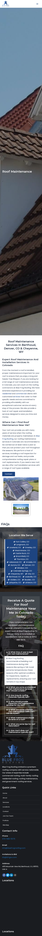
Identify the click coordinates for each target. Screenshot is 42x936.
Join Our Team (8, 816)
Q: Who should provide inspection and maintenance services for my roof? (20, 703)
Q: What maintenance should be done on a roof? (21, 718)
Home (5, 793)
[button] (21, 653)
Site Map (6, 825)
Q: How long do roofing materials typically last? (18, 696)
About (5, 798)
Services (6, 802)
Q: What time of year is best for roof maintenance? (20, 653)
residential (6, 393)
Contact (6, 811)
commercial (21, 393)
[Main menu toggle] (37, 3)
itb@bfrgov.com (9, 857)
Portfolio (6, 820)
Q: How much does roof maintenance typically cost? (21, 731)
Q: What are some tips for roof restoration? (21, 725)
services (16, 396)
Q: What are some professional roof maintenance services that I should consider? (21, 689)
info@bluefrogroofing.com (13, 848)
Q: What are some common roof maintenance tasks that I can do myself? (20, 711)
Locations (6, 807)
